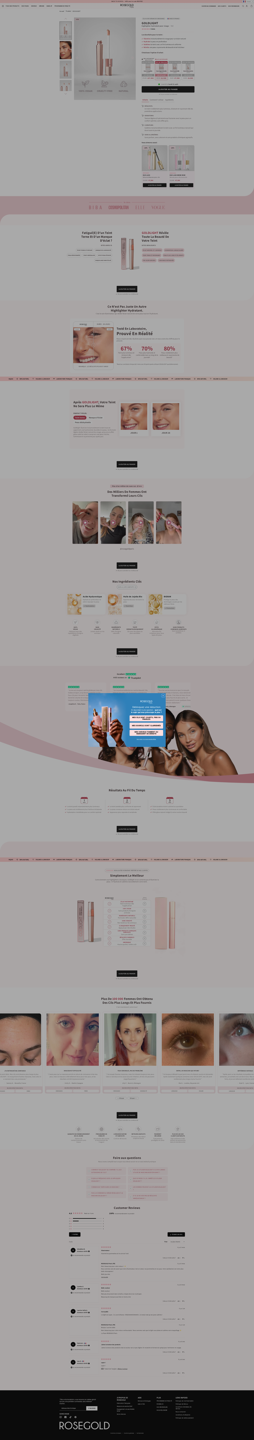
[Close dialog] (163, 695)
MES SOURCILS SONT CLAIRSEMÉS (146, 725)
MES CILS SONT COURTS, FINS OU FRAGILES (146, 718)
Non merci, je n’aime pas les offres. (146, 739)
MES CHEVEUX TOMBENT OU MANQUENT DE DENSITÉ (146, 733)
